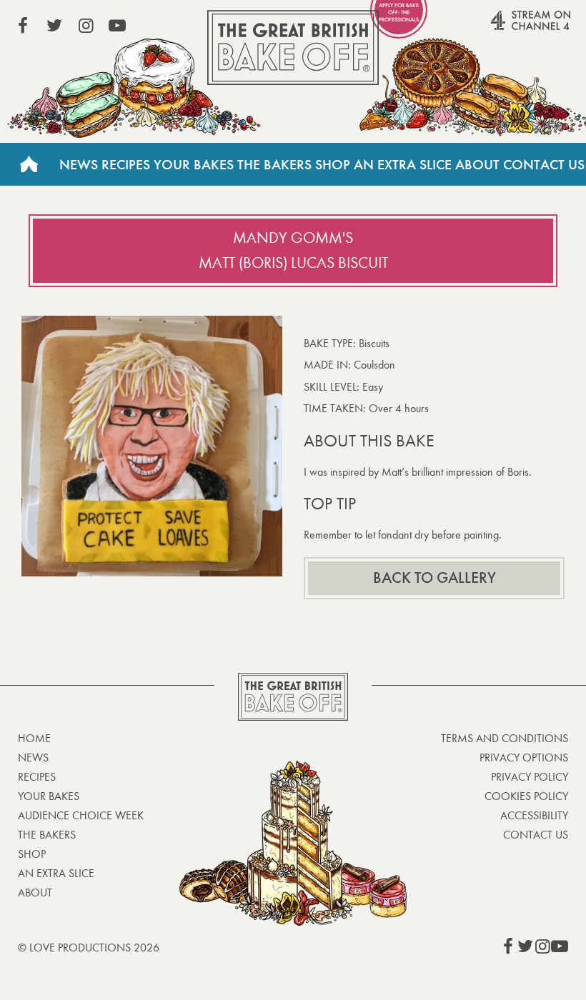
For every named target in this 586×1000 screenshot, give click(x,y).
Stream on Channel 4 (503, 28)
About (477, 164)
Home (28, 164)
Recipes (125, 164)
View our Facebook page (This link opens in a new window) (22, 25)
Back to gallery (434, 578)
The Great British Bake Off (293, 47)
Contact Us (544, 164)
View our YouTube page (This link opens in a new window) (117, 25)
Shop (332, 164)
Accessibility (534, 815)
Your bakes (48, 796)
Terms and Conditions (504, 738)
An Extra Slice (403, 164)
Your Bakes (194, 164)
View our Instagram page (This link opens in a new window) (85, 25)
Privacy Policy (529, 777)
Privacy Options (524, 757)
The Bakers (274, 164)
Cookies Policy (526, 796)
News (78, 164)
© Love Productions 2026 (88, 947)
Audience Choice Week (81, 815)
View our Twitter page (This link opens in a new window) (54, 25)
